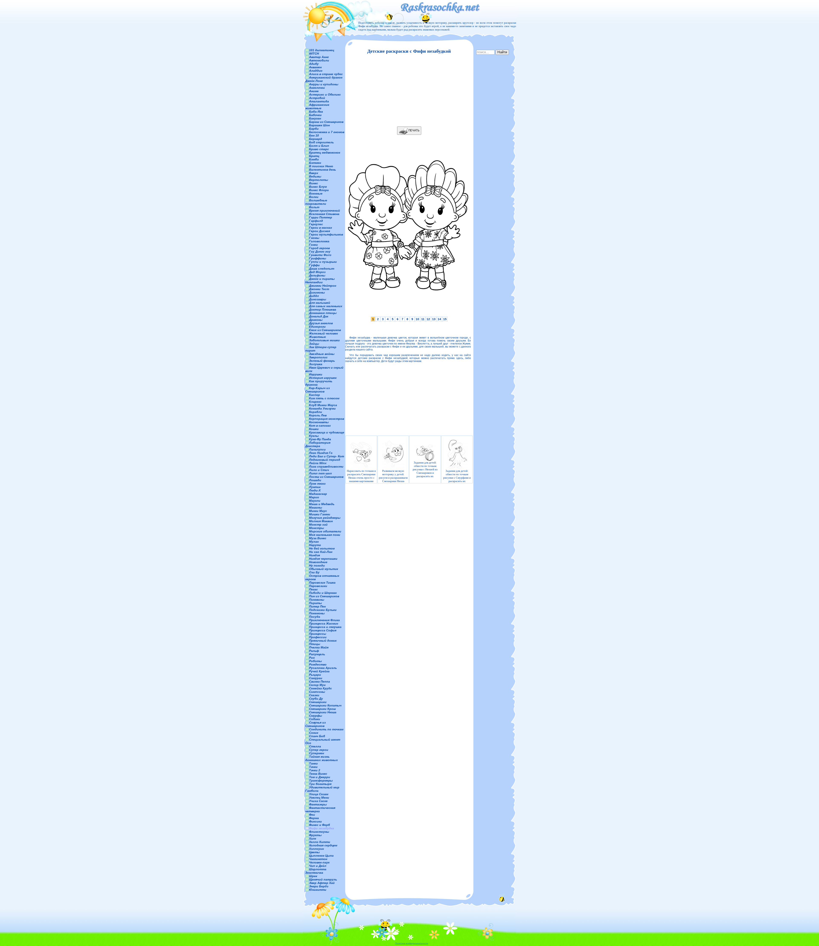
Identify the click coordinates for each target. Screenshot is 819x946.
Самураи (315, 678)
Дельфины (317, 275)
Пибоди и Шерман (323, 592)
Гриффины (317, 258)
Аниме (314, 91)
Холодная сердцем (323, 845)
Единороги (317, 326)
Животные (317, 337)
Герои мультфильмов (326, 234)
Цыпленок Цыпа (321, 855)
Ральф (314, 650)
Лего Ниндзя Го (321, 453)
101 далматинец (321, 50)
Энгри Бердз (318, 886)
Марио (314, 497)
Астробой (317, 98)
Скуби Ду (316, 698)
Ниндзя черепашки (323, 558)
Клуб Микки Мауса (323, 405)
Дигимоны (317, 292)
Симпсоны (317, 691)
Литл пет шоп (320, 473)
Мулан (314, 541)
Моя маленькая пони (324, 534)
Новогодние (318, 562)
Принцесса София (322, 630)
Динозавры (317, 299)
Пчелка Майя (318, 647)
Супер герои (318, 749)
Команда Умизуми (322, 408)
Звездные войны (321, 354)
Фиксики (315, 821)
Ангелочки (317, 87)
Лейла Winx (318, 463)
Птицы (314, 644)
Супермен (316, 753)
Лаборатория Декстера (317, 444)
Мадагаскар (318, 494)
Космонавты (319, 422)
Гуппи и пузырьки (323, 261)
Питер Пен (317, 606)
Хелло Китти (319, 842)
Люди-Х (315, 490)
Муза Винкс (317, 538)
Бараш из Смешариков (326, 122)
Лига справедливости (326, 466)
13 (434, 319)
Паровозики (318, 586)
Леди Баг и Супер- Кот (326, 456)
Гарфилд (316, 220)
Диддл (314, 296)
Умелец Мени (319, 797)
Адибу (314, 63)
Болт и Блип (319, 145)
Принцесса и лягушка (325, 627)
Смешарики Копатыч (325, 705)
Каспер (314, 395)
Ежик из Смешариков (325, 330)
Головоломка (319, 241)
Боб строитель (321, 142)
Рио (312, 657)
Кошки (314, 429)
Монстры (316, 528)
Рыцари (315, 674)
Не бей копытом (322, 548)
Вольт (314, 207)
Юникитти (317, 889)
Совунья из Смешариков (315, 724)
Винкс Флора (319, 190)
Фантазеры (318, 804)
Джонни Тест (319, 289)
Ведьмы (315, 176)
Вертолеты (318, 180)
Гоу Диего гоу (319, 251)
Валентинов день (322, 169)
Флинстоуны (319, 831)
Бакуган (315, 118)
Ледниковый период (324, 459)
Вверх (313, 173)
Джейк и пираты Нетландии (320, 280)
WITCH (314, 53)
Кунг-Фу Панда (320, 439)
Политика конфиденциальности (411, 943)
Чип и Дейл (317, 866)
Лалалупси (317, 449)
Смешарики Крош (322, 709)
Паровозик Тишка (322, 582)
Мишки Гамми (319, 514)
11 (422, 319)
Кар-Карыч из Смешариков (317, 389)
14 (439, 319)
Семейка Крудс (320, 688)
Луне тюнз (317, 483)
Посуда (314, 616)
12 (428, 319)
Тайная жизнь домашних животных (321, 758)
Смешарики (318, 702)
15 (445, 319)
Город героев (319, 248)
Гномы (314, 238)
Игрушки (315, 374)
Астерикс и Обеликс (325, 94)
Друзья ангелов (321, 323)
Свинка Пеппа (319, 681)
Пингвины (316, 599)
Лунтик (315, 487)
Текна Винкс (318, 773)
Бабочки (315, 115)
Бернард (315, 139)
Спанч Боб (317, 736)
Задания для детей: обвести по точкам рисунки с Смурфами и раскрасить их (457, 476)
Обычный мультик (323, 569)
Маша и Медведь (321, 504)
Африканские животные (317, 106)
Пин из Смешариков (324, 596)
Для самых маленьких (325, 306)
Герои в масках (320, 227)
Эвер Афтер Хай (322, 883)
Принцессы (317, 633)
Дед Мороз (317, 272)
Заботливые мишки (324, 340)
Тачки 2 (314, 770)
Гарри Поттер (320, 217)
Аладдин (315, 70)
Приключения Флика (324, 620)
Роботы (315, 661)
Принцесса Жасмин (323, 623)
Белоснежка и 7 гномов (326, 132)
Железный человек (323, 333)
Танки (313, 763)
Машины (315, 507)
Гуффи (314, 265)
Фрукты (315, 835)
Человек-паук (319, 862)
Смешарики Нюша (322, 712)
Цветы (314, 852)
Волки (313, 197)
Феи (312, 814)
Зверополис (318, 357)
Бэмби (314, 159)
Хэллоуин (316, 848)
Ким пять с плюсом (324, 398)
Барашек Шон (319, 125)
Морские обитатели (325, 531)
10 (417, 319)
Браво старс (319, 149)
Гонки (313, 244)
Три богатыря (320, 784)
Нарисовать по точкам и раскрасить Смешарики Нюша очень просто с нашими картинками (361, 476)
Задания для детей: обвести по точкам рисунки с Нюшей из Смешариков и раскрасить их (425, 469)
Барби (314, 128)
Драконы (315, 319)
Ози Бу (314, 572)
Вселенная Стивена (324, 214)
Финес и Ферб (319, 825)
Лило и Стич (319, 470)
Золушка (315, 364)
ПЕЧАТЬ (414, 130)
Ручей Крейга (319, 671)
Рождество (318, 664)
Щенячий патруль (323, 879)
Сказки (314, 695)
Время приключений (324, 210)
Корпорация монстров (326, 418)
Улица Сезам (318, 794)
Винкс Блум (318, 186)
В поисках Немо (321, 166)
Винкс (313, 183)
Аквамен (315, 67)
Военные (315, 193)
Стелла (315, 746)
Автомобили (319, 60)
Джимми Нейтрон (322, 285)
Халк (312, 838)
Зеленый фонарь (322, 360)
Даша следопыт (321, 268)
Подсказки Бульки (323, 610)
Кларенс (315, 401)
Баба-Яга (316, 111)
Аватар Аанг (319, 57)
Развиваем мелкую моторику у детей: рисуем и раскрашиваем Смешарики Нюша (393, 476)
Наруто (315, 545)
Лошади (315, 480)
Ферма (314, 818)
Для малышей (319, 302)
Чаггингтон (318, 859)
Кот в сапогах (320, 425)
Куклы (314, 435)
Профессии (318, 637)
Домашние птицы (323, 313)
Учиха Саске (318, 801)
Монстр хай (318, 524)
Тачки (313, 767)
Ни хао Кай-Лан (320, 552)
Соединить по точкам (326, 729)
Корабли (315, 412)
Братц (314, 156)
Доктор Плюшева (322, 309)
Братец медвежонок (324, 152)
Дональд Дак (318, 316)
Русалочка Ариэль (323, 668)
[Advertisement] (408, 90)
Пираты (315, 603)
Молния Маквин (321, 521)
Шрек (313, 876)
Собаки (314, 719)
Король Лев (318, 415)
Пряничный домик (323, 640)
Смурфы (315, 715)
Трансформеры (321, 780)
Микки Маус (318, 511)
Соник (313, 732)
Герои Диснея (319, 231)
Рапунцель (317, 654)
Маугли (314, 500)
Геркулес (316, 224)
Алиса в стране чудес (326, 74)
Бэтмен (315, 162)
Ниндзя (314, 555)
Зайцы (314, 343)
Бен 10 (314, 135)
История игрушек (323, 377)
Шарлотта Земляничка (315, 871)
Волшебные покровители (316, 202)
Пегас (313, 589)
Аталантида (319, 101)
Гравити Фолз (320, 255)
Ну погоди (317, 565)
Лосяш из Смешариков (326, 476)
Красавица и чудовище (326, 432)
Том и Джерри (319, 777)
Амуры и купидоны (323, 84)
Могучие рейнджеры (324, 517)
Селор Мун (317, 685)
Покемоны (317, 613)
